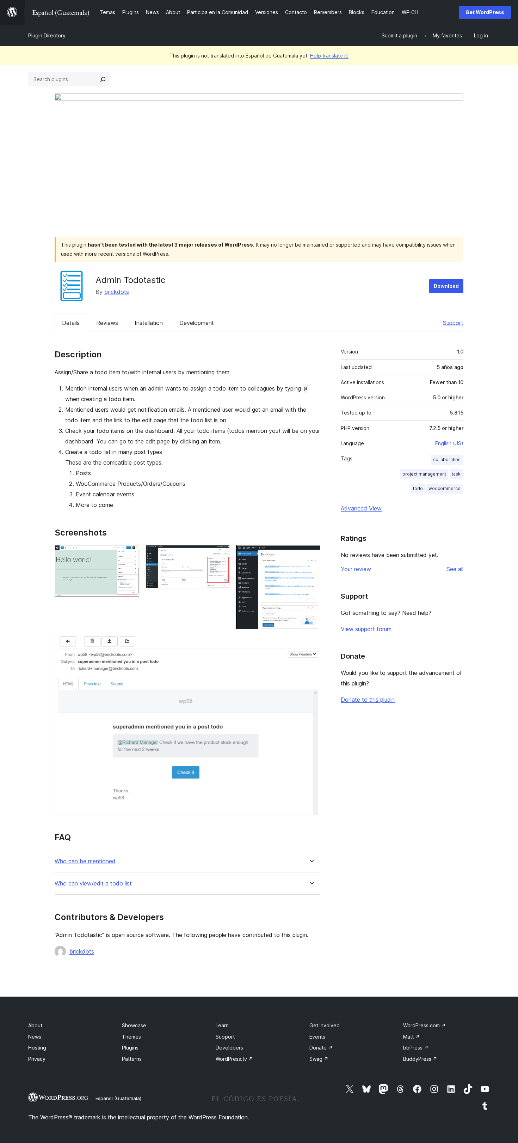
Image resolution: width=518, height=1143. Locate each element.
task (456, 474)
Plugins (130, 1048)
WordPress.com (424, 1025)
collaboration (447, 459)
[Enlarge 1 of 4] (130, 554)
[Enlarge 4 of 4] (310, 644)
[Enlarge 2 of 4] (220, 554)
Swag (318, 1059)
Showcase (134, 1025)
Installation (149, 322)
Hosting (37, 1048)
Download (446, 286)
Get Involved (324, 1025)
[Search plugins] (103, 79)
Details (71, 322)
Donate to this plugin (368, 699)
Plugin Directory (47, 35)
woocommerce (444, 488)
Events (317, 1037)
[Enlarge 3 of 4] (310, 554)
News (34, 1037)
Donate (321, 1048)
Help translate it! (329, 56)
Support (453, 322)
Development (196, 322)
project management (424, 474)
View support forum (366, 629)
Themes (131, 1037)
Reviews (107, 322)
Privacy (36, 1059)
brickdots (116, 291)
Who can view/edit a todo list (93, 883)
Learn (222, 1025)
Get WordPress (484, 12)
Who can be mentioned (85, 861)
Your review (356, 569)
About (35, 1025)
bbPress (415, 1048)
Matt (411, 1037)
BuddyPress (420, 1059)
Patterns (132, 1059)
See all (454, 569)
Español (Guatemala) (118, 1098)
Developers (229, 1048)
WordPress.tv (234, 1059)
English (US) (449, 443)
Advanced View (361, 508)
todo (418, 488)
